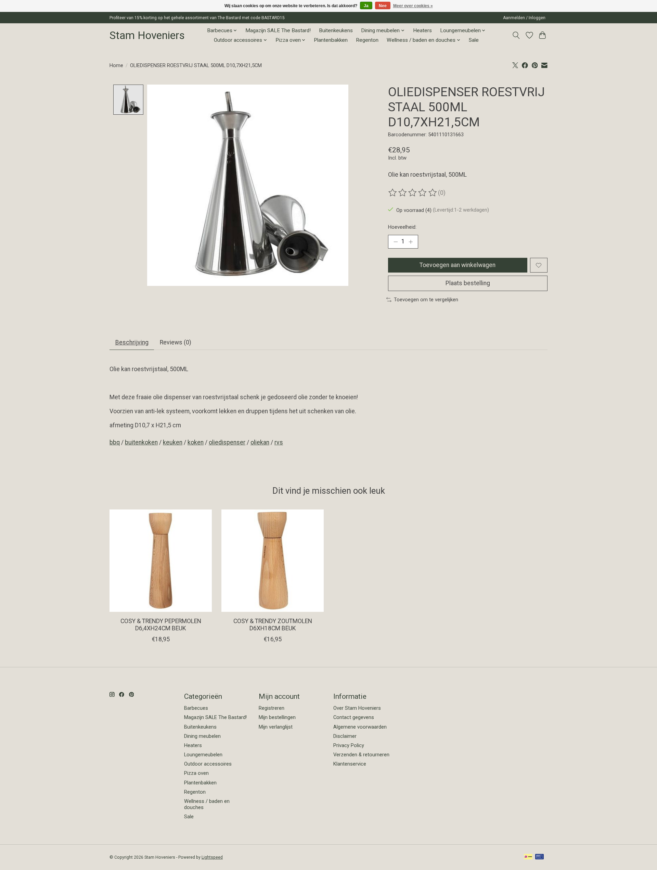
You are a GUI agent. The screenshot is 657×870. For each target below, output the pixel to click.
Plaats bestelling (468, 283)
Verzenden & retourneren (361, 755)
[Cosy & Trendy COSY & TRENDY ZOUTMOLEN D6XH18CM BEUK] (272, 560)
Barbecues (196, 708)
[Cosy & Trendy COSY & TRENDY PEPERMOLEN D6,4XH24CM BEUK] (161, 560)
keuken (172, 442)
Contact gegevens (353, 717)
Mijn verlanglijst (276, 727)
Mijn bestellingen (277, 717)
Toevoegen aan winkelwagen (457, 265)
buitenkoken (141, 442)
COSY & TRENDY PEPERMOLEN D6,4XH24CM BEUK (160, 625)
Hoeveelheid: (402, 227)
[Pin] (539, 857)
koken (196, 442)
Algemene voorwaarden (360, 727)
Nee (383, 5)
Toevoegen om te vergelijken (426, 300)
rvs (278, 442)
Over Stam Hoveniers (357, 708)
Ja (366, 5)
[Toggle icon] (516, 35)
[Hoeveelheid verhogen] (410, 242)
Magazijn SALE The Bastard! (278, 30)
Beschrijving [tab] (132, 342)
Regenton (367, 40)
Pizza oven (196, 773)
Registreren (271, 708)
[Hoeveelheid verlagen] (395, 242)
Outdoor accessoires (208, 764)
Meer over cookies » (413, 5)
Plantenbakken (331, 40)
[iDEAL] (528, 857)
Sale (474, 40)
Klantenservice (349, 764)
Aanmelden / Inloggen (524, 17)
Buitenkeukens (336, 30)
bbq (115, 442)
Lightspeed (212, 857)
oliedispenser (227, 442)
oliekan (259, 442)
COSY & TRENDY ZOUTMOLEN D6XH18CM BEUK (272, 625)
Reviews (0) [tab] (175, 342)
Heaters (422, 30)
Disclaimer (345, 736)
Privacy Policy (348, 745)
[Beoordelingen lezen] (413, 192)
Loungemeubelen (203, 755)
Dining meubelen (202, 736)
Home (116, 65)
